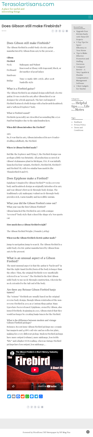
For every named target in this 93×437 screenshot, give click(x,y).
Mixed (4, 31)
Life (86, 106)
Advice (73, 103)
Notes (79, 110)
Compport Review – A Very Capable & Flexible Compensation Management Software (82, 75)
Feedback (78, 122)
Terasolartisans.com (28, 4)
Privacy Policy (80, 125)
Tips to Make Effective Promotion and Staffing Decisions (82, 58)
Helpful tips (79, 104)
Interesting (80, 107)
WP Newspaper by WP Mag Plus (57, 432)
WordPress (37, 432)
